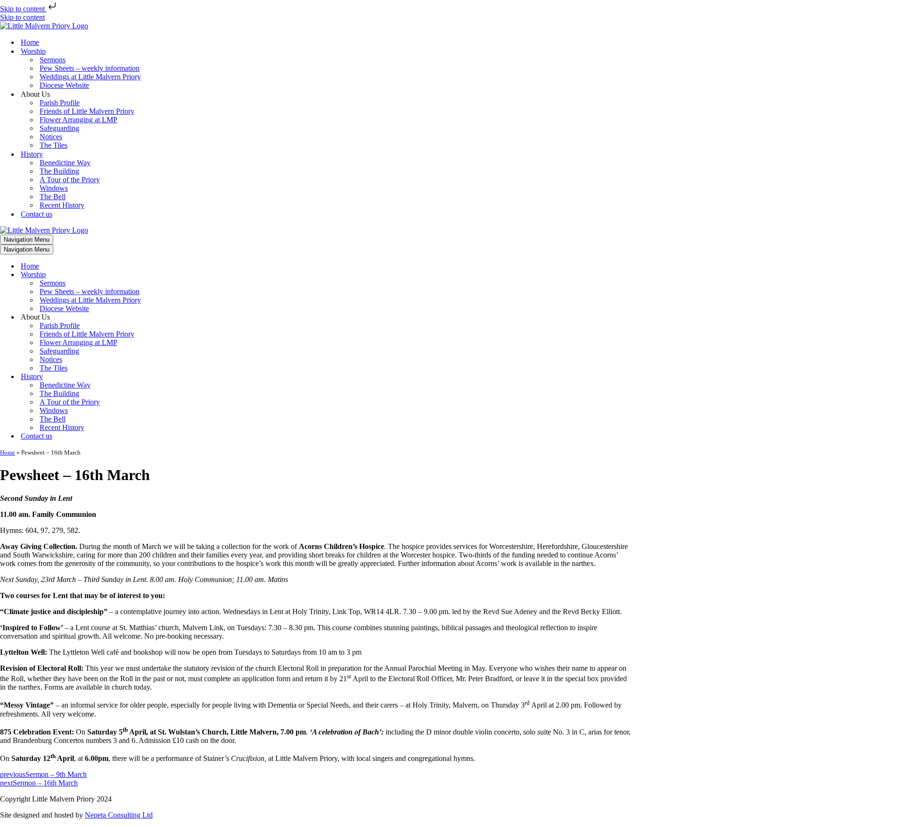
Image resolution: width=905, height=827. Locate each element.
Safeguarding (59, 128)
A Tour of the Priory (70, 180)
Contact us (36, 214)
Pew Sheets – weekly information (90, 68)
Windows (54, 188)
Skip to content (23, 9)
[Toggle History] (165, 377)
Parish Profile (60, 103)
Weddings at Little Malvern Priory (90, 77)
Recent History (62, 205)
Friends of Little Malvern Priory (87, 111)
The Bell (53, 197)
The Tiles (53, 145)
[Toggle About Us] (165, 317)
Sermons (53, 60)
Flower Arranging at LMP (78, 120)
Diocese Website (64, 85)
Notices (51, 137)
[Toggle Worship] (165, 275)
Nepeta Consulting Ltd (119, 815)
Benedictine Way (65, 163)
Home (30, 42)
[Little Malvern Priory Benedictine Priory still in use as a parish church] (44, 26)
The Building (59, 171)
